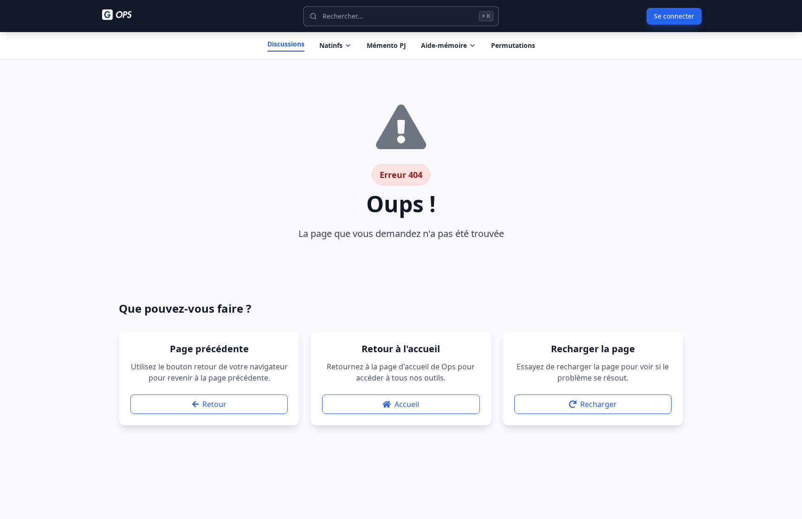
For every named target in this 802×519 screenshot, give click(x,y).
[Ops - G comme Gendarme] (123, 15)
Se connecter (674, 16)
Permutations (513, 45)
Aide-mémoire (444, 45)
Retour (214, 404)
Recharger (598, 404)
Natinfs (331, 45)
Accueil (407, 404)
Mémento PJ (386, 45)
